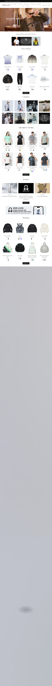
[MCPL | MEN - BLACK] (32, 89)
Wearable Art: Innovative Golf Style (9, 196)
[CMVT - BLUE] (21, 238)
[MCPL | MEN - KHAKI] (33, 89)
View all (26, 174)
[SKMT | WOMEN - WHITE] (43, 238)
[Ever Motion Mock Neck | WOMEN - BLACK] (19, 150)
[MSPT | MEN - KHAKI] (20, 89)
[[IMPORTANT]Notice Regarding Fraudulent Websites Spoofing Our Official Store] (26, 188)
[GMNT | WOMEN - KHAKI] (6, 69)
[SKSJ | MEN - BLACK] (20, 258)
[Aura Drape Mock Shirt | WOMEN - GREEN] (6, 150)
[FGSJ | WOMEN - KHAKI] (31, 69)
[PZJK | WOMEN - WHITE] (6, 238)
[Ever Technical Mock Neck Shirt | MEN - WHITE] (32, 150)
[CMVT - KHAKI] (19, 238)
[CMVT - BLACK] (18, 238)
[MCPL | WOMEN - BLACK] (45, 69)
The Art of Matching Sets (42, 196)
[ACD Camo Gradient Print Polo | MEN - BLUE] (32, 171)
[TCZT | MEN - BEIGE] (32, 238)
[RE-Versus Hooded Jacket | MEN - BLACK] (8, 259)
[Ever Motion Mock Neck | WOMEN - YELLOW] (21, 150)
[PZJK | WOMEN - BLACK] (8, 238)
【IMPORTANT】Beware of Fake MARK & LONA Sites (25, 34)
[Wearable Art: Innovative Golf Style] (9, 188)
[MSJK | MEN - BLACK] (6, 89)
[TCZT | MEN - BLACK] (31, 238)
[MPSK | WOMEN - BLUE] (19, 69)
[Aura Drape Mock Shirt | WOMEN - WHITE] (7, 150)
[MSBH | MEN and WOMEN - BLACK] (45, 89)
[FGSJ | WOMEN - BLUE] (32, 69)
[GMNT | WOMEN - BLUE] (8, 69)
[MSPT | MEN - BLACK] (19, 89)
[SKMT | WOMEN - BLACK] (45, 238)
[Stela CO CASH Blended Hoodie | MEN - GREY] (43, 259)
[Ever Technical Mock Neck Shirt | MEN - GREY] (30, 150)
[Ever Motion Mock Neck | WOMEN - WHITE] (18, 150)
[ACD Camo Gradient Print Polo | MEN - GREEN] (31, 171)
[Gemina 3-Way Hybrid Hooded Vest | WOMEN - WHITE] (30, 259)
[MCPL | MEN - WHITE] (30, 89)
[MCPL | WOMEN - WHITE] (43, 69)
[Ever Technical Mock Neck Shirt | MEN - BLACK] (33, 150)
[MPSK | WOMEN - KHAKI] (20, 69)
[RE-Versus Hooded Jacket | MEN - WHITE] (6, 259)
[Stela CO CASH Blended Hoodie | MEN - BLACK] (44, 259)
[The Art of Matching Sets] (42, 188)
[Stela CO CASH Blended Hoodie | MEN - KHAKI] (45, 259)
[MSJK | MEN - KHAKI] (8, 89)
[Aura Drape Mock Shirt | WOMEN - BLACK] (8, 150)
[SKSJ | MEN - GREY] (19, 258)
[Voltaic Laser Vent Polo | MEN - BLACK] (45, 148)
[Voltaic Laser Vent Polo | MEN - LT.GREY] (43, 148)
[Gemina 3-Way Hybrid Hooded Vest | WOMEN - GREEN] (33, 259)
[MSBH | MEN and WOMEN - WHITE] (43, 89)
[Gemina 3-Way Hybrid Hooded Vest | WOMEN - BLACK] (32, 259)
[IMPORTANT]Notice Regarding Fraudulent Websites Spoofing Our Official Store (26, 198)
